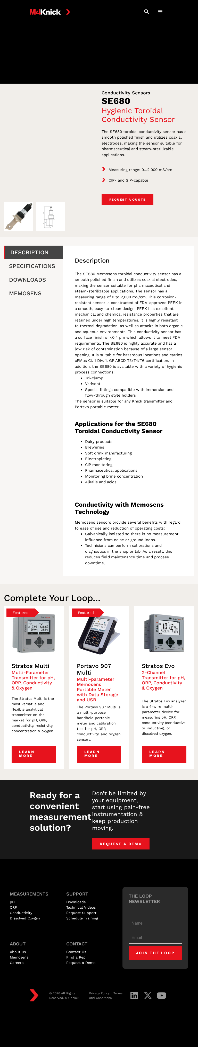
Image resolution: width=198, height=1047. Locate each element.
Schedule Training (82, 918)
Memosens (19, 957)
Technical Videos (81, 907)
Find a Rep (76, 957)
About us (18, 952)
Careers (16, 963)
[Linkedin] (134, 995)
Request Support (81, 913)
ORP (13, 907)
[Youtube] (161, 995)
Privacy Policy (100, 993)
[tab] (33, 252)
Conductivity (116, 92)
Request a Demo (80, 963)
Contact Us (76, 952)
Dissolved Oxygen (25, 918)
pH (12, 902)
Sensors (141, 92)
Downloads (76, 902)
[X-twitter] (148, 995)
